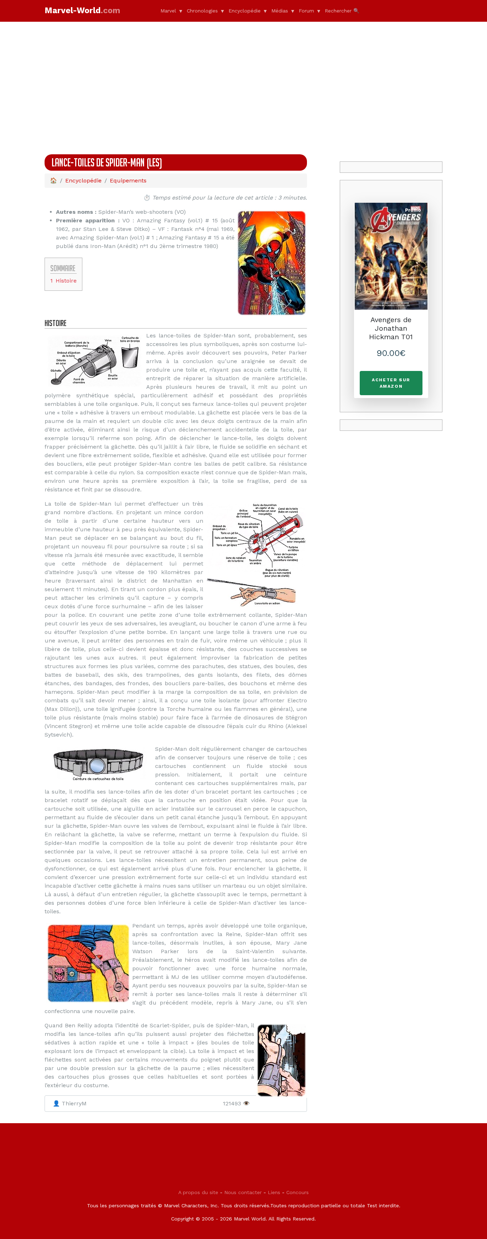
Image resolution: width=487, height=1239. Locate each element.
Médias (279, 11)
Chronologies (202, 11)
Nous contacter (243, 1192)
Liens (274, 1192)
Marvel (168, 11)
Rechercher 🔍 (342, 11)
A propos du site (198, 1192)
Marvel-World (82, 10)
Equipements (128, 180)
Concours (297, 1192)
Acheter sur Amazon (391, 383)
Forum (306, 11)
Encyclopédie (245, 11)
